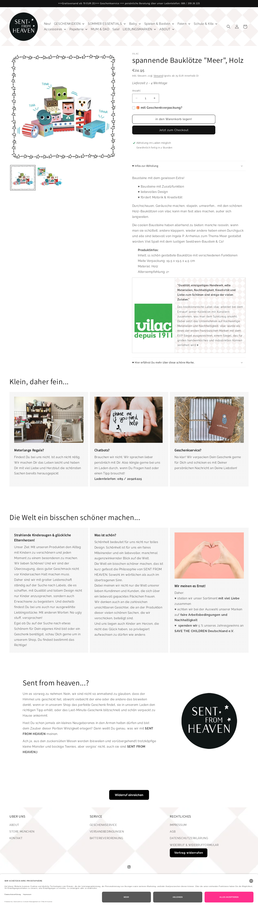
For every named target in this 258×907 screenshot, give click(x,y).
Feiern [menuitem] (182, 24)
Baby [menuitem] (133, 24)
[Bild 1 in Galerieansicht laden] (22, 177)
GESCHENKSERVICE (103, 824)
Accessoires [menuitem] (53, 29)
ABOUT (14, 824)
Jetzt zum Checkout (173, 130)
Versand (158, 75)
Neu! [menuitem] (47, 24)
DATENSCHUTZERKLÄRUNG (189, 838)
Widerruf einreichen (129, 795)
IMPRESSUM (178, 824)
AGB (172, 831)
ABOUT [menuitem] (165, 29)
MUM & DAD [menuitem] (100, 29)
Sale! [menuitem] (116, 29)
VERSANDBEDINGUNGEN (107, 831)
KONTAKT (15, 838)
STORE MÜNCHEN (22, 831)
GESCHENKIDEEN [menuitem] (67, 24)
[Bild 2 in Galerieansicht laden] (49, 177)
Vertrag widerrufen (188, 852)
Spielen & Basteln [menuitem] (157, 24)
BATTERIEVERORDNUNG (106, 838)
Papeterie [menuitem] (77, 29)
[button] (228, 27)
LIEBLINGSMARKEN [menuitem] (137, 29)
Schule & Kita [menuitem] (204, 24)
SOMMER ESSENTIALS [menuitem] (105, 24)
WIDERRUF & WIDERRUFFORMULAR (194, 844)
